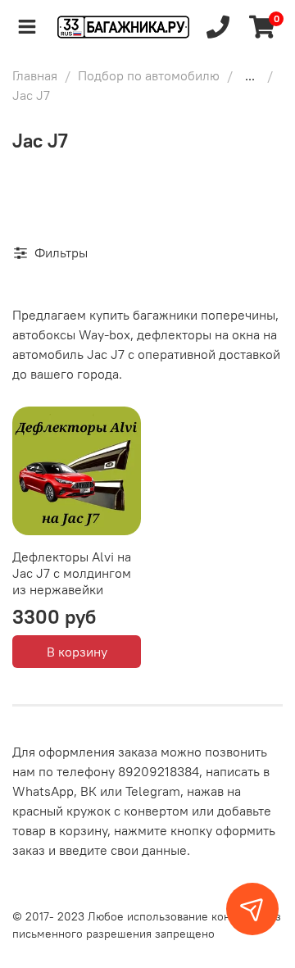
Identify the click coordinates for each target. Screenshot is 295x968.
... (250, 75)
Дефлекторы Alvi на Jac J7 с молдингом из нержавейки (71, 573)
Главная (34, 75)
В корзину (77, 651)
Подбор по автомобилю (149, 75)
